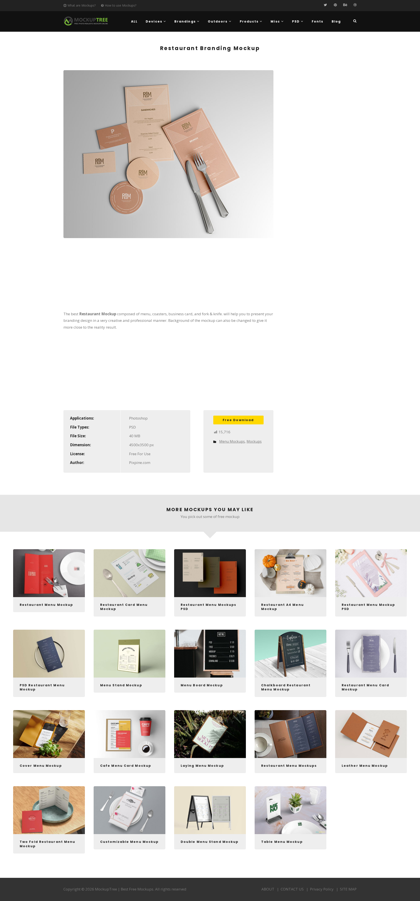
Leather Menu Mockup (365, 765)
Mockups (254, 441)
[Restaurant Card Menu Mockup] (129, 573)
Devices (154, 21)
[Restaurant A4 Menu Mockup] (290, 573)
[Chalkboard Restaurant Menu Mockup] (290, 654)
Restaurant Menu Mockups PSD (208, 607)
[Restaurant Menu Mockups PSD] (210, 573)
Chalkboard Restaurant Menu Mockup (286, 687)
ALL (134, 21)
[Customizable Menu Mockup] (129, 810)
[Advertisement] (168, 277)
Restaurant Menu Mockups (289, 765)
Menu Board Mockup (202, 685)
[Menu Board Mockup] (210, 654)
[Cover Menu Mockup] (49, 734)
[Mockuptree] (86, 21)
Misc (275, 21)
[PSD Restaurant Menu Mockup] (49, 654)
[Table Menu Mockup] (290, 810)
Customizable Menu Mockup (129, 842)
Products (249, 21)
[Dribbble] (355, 5)
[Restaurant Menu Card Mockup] (371, 654)
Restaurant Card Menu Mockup (124, 607)
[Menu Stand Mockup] (129, 654)
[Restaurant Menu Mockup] (49, 573)
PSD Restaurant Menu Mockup (42, 687)
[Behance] (345, 5)
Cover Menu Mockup (41, 765)
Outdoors (218, 21)
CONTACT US (292, 889)
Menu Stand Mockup (121, 685)
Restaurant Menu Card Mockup (365, 687)
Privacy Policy (322, 889)
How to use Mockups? (120, 5)
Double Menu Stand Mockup (209, 842)
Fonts (318, 21)
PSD (296, 21)
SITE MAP (348, 889)
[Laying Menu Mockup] (210, 734)
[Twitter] (325, 5)
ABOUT (267, 889)
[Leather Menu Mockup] (371, 734)
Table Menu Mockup (282, 842)
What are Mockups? (82, 5)
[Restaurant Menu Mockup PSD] (371, 573)
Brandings (185, 21)
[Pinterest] (335, 5)
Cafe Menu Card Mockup (125, 765)
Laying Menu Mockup (202, 765)
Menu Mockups (232, 441)
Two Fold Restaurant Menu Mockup (47, 844)
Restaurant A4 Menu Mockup (282, 607)
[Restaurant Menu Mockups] (290, 734)
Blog (336, 21)
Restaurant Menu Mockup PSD (368, 607)
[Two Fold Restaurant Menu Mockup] (49, 810)
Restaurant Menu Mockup (46, 605)
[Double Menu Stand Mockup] (210, 810)
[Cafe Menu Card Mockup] (129, 734)
